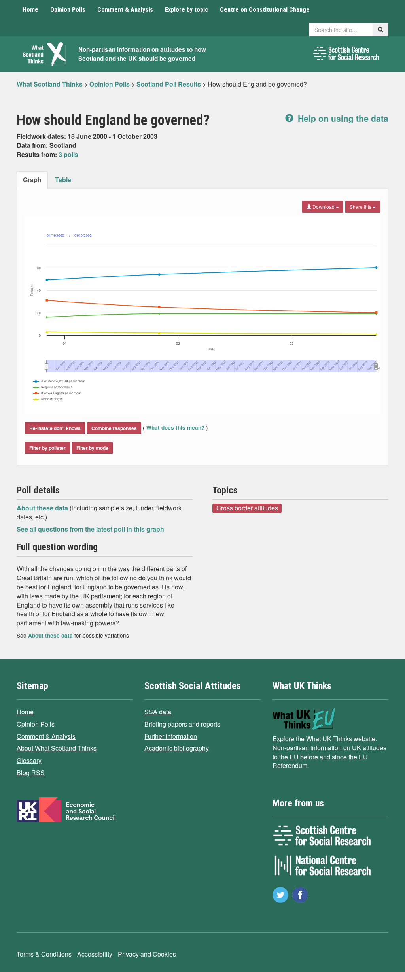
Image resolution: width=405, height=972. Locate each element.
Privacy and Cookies (147, 954)
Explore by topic (186, 9)
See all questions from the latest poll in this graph (90, 529)
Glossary (29, 760)
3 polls (68, 154)
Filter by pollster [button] (47, 447)
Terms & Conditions (44, 954)
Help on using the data (341, 118)
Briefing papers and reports (182, 724)
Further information (170, 736)
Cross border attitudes (247, 508)
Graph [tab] (32, 179)
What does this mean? (175, 427)
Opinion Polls (67, 9)
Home (30, 9)
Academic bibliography (176, 748)
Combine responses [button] (114, 428)
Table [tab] (63, 179)
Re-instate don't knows (55, 428)
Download (323, 206)
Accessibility (94, 954)
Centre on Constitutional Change (265, 9)
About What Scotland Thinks (57, 748)
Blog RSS (31, 772)
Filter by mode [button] (92, 447)
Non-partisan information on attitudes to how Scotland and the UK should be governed (142, 54)
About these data (43, 507)
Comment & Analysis (125, 9)
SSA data (157, 711)
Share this (361, 206)
